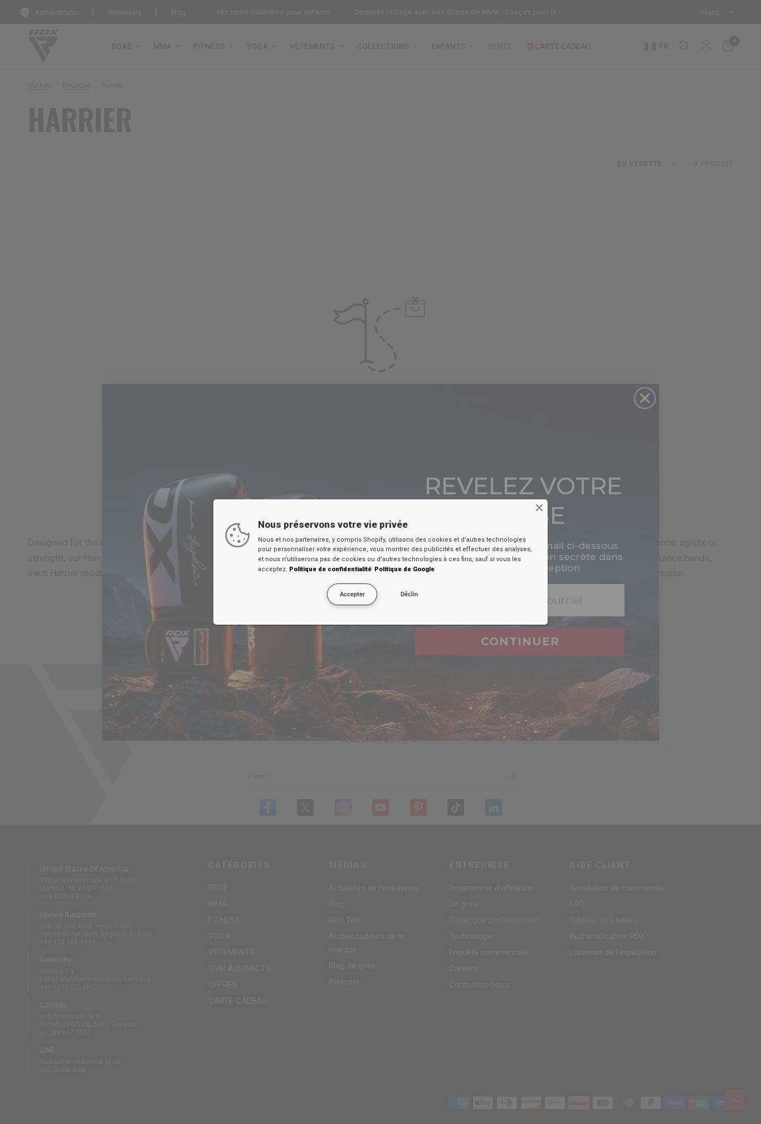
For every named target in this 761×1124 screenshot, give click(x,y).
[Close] (539, 507)
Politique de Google (404, 569)
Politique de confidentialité (330, 569)
